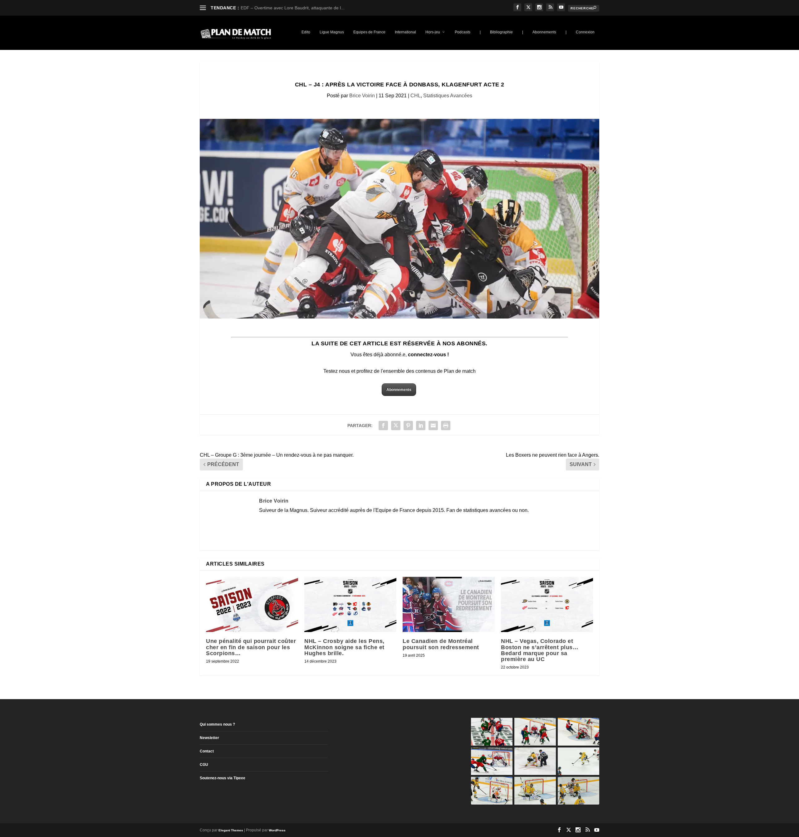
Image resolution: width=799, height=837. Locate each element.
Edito (305, 32)
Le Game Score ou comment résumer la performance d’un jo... (303, 7)
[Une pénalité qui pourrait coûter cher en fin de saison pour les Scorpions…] (252, 604)
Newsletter (209, 738)
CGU (204, 764)
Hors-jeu (432, 32)
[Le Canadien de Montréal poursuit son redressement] (449, 604)
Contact (207, 751)
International (405, 32)
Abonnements (544, 32)
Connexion (585, 32)
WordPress (277, 830)
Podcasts (462, 32)
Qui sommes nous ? (217, 724)
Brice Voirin (362, 95)
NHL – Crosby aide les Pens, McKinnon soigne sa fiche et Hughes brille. (344, 647)
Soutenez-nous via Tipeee (222, 778)
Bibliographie (501, 32)
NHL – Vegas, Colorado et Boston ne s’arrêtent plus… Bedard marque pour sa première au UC (539, 650)
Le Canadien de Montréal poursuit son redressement (441, 644)
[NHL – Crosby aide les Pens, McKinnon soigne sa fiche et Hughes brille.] (350, 604)
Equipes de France (369, 32)
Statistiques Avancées (447, 95)
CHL (415, 95)
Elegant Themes (230, 830)
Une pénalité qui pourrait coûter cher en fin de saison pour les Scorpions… (251, 647)
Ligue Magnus (332, 32)
